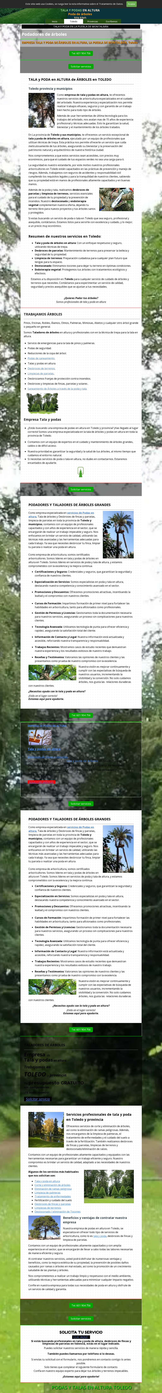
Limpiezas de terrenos (48, 1208)
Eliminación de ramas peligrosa (53, 1189)
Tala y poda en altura (47, 1181)
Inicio (54, 21)
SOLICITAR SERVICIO (41, 782)
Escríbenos (111, 21)
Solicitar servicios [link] (81, 66)
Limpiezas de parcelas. (41, 373)
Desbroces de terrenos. (41, 368)
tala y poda (99, 1236)
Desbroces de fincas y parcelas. (48, 756)
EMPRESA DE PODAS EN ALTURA (47, 726)
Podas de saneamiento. (41, 358)
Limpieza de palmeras (47, 1192)
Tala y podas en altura (44, 749)
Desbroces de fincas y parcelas (53, 1204)
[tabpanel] (80, 14)
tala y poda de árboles (82, 761)
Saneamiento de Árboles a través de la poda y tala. (57, 388)
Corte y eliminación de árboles (52, 1185)
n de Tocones (73, 1211)
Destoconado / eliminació (50, 1211)
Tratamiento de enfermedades (53, 1196)
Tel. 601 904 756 (81, 53)
